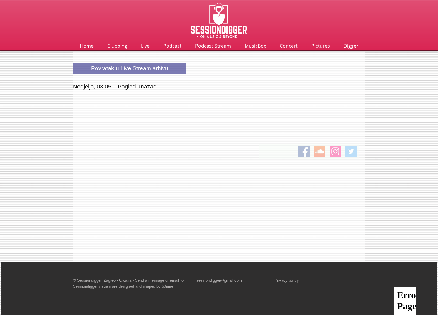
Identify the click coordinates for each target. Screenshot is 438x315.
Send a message (149, 280)
